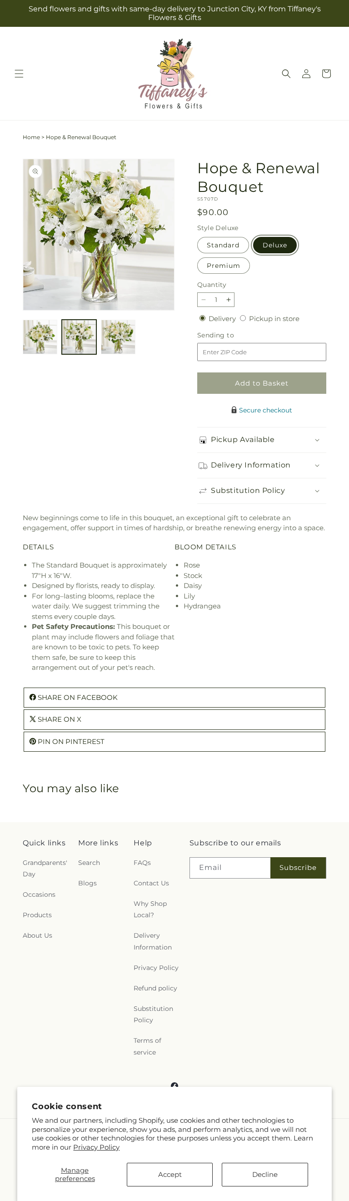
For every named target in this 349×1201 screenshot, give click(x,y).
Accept (170, 1174)
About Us (37, 935)
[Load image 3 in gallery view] (118, 337)
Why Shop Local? (150, 909)
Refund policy (155, 988)
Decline (265, 1174)
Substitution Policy (153, 1014)
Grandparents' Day (45, 868)
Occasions (39, 894)
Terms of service (147, 1046)
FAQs (142, 863)
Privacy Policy (96, 1147)
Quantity (211, 285)
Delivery (223, 318)
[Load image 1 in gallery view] (40, 337)
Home (31, 137)
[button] (19, 74)
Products (37, 915)
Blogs (87, 883)
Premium (223, 265)
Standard (223, 245)
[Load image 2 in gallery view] (79, 337)
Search (89, 863)
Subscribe (298, 867)
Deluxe (275, 245)
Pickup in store (274, 318)
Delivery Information (153, 941)
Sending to (229, 335)
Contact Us (151, 883)
